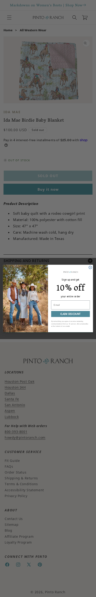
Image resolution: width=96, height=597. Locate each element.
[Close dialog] (90, 267)
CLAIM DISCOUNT (70, 314)
